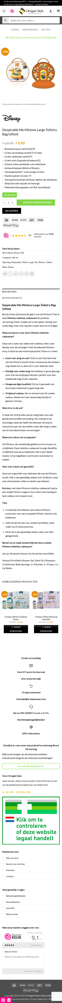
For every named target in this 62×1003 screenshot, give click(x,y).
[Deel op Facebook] (10, 273)
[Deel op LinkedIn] (32, 273)
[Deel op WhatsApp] (5, 273)
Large (31, 262)
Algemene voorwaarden (17, 999)
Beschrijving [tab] (9, 292)
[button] (4, 11)
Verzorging (30, 29)
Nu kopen (11, 210)
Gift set (46, 29)
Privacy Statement (38, 999)
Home (15, 29)
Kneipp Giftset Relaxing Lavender (46, 618)
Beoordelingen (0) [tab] (12, 298)
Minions (41, 262)
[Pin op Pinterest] (26, 273)
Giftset (25, 262)
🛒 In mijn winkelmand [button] (16, 629)
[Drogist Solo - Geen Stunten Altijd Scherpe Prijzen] (31, 11)
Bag (8, 262)
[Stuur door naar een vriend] (21, 273)
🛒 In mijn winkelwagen (36, 202)
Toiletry (49, 262)
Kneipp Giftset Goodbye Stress (16, 618)
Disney (11, 267)
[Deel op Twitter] (15, 273)
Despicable (16, 262)
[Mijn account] (50, 11)
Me (35, 262)
